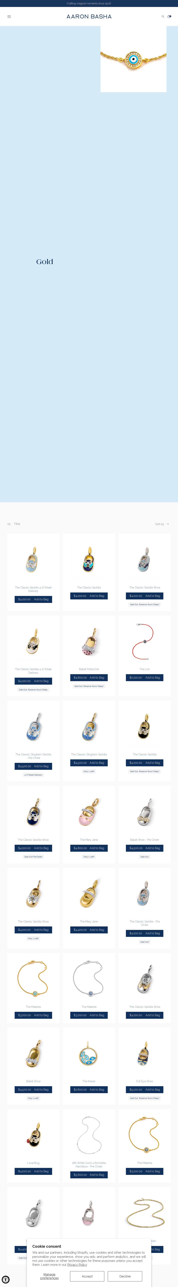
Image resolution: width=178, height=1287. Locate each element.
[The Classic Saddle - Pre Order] (145, 894)
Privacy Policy (77, 1264)
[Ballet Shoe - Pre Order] (145, 812)
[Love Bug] (33, 1135)
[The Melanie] (33, 979)
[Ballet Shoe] (33, 1053)
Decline (125, 1276)
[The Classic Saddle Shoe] (145, 560)
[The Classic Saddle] (89, 560)
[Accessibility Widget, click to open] (6, 1280)
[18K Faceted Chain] (145, 1213)
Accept (87, 1276)
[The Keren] (89, 1053)
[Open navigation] (33, 16)
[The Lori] (145, 641)
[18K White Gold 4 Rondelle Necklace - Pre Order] (89, 1135)
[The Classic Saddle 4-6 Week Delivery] (33, 560)
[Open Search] (163, 16)
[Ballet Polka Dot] (89, 641)
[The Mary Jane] (89, 812)
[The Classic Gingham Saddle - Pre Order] (33, 727)
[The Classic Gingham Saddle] (89, 727)
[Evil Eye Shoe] (145, 1053)
